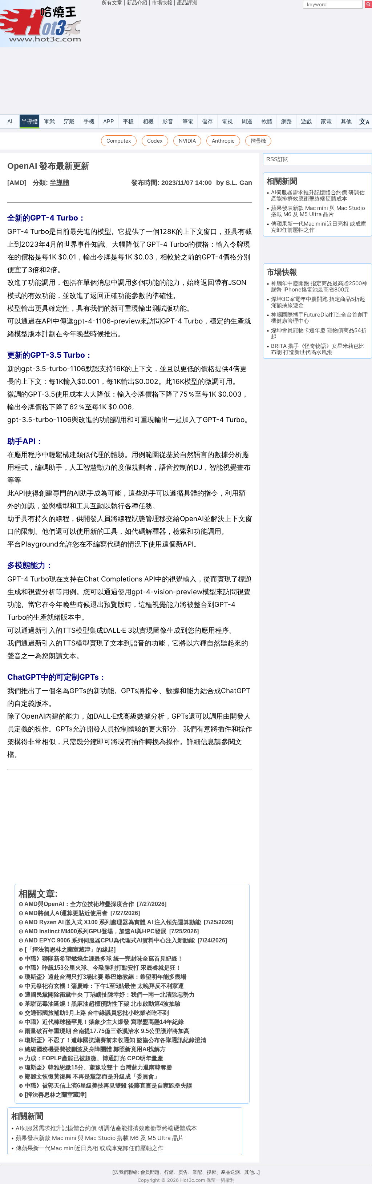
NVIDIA (187, 141)
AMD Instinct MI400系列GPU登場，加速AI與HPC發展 (95, 931)
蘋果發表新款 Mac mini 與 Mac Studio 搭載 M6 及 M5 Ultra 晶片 (100, 1138)
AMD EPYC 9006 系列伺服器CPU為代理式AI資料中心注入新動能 (109, 940)
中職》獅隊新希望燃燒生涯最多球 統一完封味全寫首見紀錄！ (104, 958)
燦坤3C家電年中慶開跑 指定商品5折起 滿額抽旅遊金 (318, 302)
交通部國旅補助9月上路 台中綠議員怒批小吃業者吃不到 (97, 1013)
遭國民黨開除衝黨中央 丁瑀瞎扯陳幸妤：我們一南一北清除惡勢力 (110, 995)
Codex (155, 141)
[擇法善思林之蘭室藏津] (55, 1095)
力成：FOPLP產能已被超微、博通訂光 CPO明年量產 (94, 1058)
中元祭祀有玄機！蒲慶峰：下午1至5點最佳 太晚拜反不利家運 (104, 986)
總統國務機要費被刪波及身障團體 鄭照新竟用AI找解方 (95, 1049)
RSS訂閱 (277, 159)
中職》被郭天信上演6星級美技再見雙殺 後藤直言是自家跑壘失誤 (108, 1085)
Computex (118, 141)
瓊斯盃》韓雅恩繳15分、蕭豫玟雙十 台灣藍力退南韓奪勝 (98, 1067)
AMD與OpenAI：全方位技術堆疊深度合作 (79, 904)
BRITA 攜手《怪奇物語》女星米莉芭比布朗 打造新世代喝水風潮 (317, 348)
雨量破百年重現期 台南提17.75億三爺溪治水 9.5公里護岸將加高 (107, 1031)
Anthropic (223, 141)
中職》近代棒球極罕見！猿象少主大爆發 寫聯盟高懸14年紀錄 (104, 1022)
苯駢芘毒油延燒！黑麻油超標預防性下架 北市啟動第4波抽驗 (103, 1004)
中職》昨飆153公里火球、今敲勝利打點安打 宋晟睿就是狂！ (103, 968)
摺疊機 (258, 141)
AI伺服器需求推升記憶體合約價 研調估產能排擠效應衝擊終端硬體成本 (106, 1128)
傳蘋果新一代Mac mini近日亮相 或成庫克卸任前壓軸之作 (89, 1148)
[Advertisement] (237, 61)
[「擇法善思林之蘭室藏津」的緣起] (70, 949)
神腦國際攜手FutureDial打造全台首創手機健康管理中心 (319, 317)
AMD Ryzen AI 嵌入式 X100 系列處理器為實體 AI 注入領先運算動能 (112, 922)
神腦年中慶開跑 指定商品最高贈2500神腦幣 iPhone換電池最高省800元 (319, 286)
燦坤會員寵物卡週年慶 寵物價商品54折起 (319, 333)
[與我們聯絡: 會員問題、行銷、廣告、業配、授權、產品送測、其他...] (186, 1172)
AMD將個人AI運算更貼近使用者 (66, 913)
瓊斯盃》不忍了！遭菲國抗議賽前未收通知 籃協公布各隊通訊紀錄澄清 (115, 1040)
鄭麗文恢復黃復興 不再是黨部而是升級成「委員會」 (92, 1076)
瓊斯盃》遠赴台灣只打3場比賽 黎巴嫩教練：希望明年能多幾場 (105, 977)
